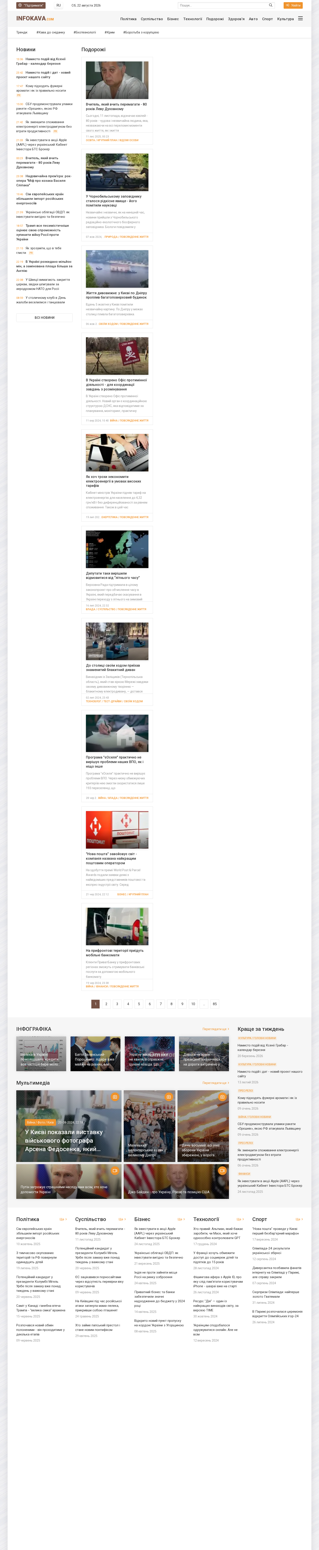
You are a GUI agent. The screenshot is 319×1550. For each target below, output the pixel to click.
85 (215, 1004)
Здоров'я (236, 19)
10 (193, 1004)
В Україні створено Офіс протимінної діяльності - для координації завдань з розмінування (116, 384)
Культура (285, 19)
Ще (62, 1219)
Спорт (267, 19)
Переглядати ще (215, 1029)
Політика (128, 19)
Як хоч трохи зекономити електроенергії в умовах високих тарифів (113, 481)
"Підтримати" (33, 5)
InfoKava (35, 18)
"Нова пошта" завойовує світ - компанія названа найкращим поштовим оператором (111, 858)
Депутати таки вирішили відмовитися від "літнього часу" (113, 575)
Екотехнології (86, 32)
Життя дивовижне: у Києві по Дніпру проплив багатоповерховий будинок (116, 295)
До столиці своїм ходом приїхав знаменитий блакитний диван (113, 667)
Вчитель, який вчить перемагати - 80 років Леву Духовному (116, 106)
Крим (111, 32)
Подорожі (215, 19)
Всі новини (44, 318)
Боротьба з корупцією (142, 32)
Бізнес (173, 19)
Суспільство (152, 19)
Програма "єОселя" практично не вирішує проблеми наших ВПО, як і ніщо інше (114, 761)
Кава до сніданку (52, 32)
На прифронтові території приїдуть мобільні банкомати (115, 953)
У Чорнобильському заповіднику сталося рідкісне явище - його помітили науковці (113, 201)
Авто (253, 19)
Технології (192, 19)
